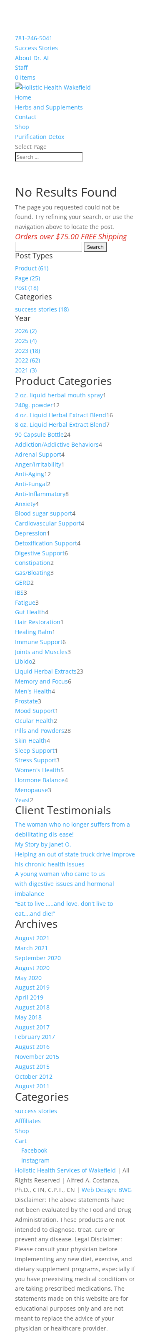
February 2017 (35, 1037)
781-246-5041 (33, 38)
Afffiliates (28, 1121)
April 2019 (29, 997)
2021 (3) (26, 370)
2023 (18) (27, 351)
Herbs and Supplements (49, 107)
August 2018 (32, 1007)
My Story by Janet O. (44, 844)
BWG (125, 1190)
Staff (21, 67)
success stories (36, 1111)
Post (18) (26, 288)
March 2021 (31, 948)
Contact (25, 117)
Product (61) (31, 268)
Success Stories (36, 48)
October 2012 (33, 1076)
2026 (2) (26, 331)
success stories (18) (42, 309)
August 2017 (32, 1027)
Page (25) (27, 278)
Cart (21, 1141)
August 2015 (32, 1066)
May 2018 (28, 1017)
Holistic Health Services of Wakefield (65, 1170)
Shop (22, 127)
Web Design (98, 1190)
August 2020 (32, 968)
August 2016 (32, 1047)
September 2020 (38, 958)
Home (23, 97)
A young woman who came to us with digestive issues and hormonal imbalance (64, 884)
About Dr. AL (32, 58)
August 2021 (32, 938)
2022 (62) (27, 360)
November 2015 (37, 1057)
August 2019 (32, 987)
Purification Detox (39, 137)
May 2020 (28, 978)
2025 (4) (26, 341)
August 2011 (32, 1086)
